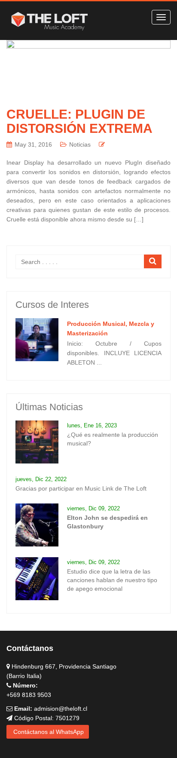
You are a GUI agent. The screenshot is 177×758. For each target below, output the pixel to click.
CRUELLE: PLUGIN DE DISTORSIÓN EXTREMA (79, 121)
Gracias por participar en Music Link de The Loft (80, 488)
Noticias (80, 144)
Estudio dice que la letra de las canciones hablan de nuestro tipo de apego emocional (112, 580)
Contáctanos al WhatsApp (48, 731)
